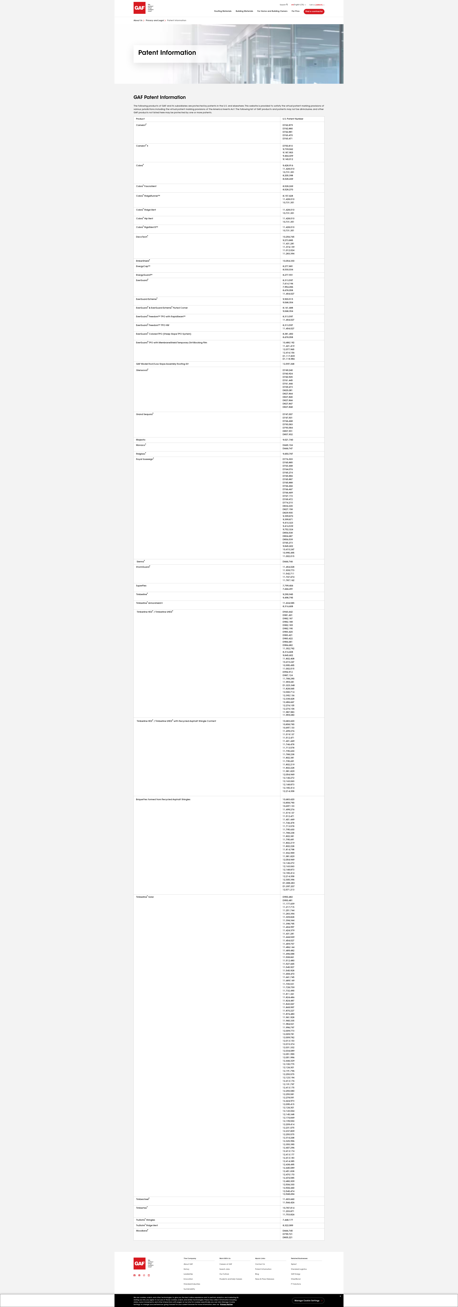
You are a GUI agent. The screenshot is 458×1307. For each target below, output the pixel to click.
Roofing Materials (223, 11)
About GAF (188, 1264)
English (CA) (299, 5)
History (186, 1269)
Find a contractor (314, 12)
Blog (257, 1274)
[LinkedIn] (139, 1275)
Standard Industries (192, 1284)
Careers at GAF (225, 1264)
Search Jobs (224, 1269)
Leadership (188, 1274)
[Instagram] (144, 1275)
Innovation (188, 1279)
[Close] (340, 1296)
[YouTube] (149, 1275)
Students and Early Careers (230, 1279)
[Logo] (144, 13)
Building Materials (244, 11)
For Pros (295, 11)
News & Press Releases (264, 1279)
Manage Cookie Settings (307, 1301)
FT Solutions (296, 1284)
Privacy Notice (226, 1304)
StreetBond (295, 1279)
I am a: (316, 5)
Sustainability (189, 1289)
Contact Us (260, 1264)
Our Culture (224, 1274)
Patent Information (263, 1269)
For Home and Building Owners (272, 11)
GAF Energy (295, 1274)
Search (283, 5)
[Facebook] (134, 1275)
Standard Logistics (299, 1269)
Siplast (294, 1264)
